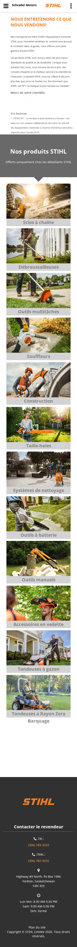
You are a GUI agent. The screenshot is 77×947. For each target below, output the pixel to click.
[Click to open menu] (6, 6)
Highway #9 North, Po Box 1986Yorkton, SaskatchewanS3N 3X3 (38, 881)
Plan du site (37, 927)
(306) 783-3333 (38, 845)
